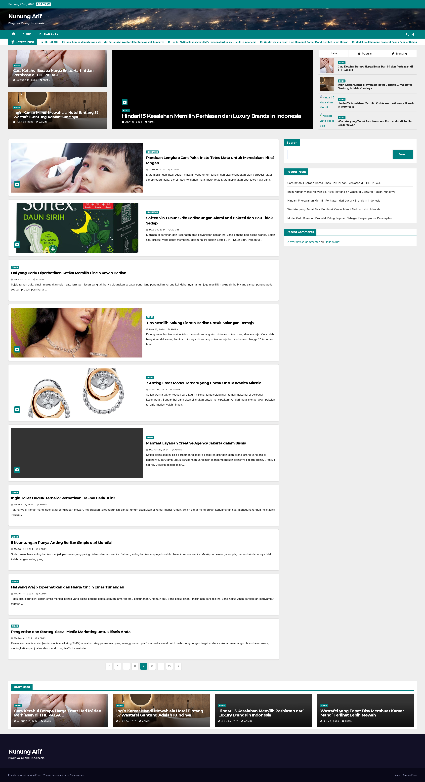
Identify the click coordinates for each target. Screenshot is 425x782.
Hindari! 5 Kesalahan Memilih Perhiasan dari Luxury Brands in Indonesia (333, 200)
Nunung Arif (25, 16)
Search (292, 142)
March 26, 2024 (24, 504)
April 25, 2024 (158, 389)
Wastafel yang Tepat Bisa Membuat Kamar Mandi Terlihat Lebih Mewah (211, 116)
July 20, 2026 (230, 721)
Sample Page (410, 775)
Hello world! (332, 242)
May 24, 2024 (22, 279)
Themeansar (76, 775)
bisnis (27, 34)
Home (397, 775)
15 (169, 666)
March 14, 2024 (24, 593)
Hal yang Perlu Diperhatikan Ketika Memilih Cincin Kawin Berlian (68, 273)
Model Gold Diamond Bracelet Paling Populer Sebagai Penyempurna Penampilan (339, 218)
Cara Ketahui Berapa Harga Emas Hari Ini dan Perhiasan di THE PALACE (53, 72)
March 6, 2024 (23, 638)
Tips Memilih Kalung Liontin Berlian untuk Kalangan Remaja (200, 323)
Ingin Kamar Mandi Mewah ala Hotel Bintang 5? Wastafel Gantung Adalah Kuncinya (55, 114)
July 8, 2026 (133, 122)
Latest (334, 53)
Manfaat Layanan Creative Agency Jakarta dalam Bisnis (196, 443)
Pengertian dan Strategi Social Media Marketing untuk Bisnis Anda (70, 632)
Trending (401, 53)
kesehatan (152, 152)
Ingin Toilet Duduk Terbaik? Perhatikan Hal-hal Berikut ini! (63, 498)
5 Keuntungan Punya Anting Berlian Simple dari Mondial (61, 542)
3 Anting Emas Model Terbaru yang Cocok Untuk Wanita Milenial (204, 383)
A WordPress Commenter (303, 242)
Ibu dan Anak (48, 34)
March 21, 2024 (24, 549)
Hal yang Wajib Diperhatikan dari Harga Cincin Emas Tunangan (67, 587)
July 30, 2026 (25, 122)
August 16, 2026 (27, 80)
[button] (407, 34)
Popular (366, 53)
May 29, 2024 (157, 229)
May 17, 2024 (157, 329)
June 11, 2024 (157, 169)
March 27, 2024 (159, 449)
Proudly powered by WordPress (25, 775)
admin (46, 80)
